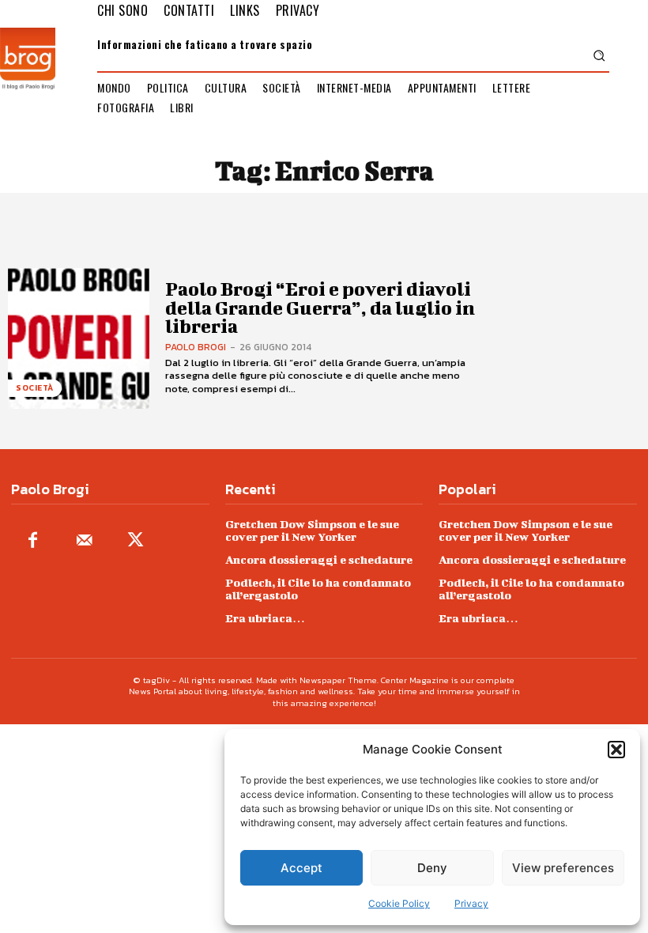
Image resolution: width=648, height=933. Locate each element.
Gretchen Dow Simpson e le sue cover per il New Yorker (312, 530)
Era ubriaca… (265, 618)
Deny (432, 867)
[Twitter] (135, 541)
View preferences (563, 867)
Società (35, 388)
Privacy (471, 903)
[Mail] (84, 541)
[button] (616, 749)
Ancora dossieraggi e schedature (319, 559)
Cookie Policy (399, 903)
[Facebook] (33, 541)
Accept (301, 867)
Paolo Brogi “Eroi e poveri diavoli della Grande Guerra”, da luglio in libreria (320, 307)
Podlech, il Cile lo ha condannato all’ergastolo (318, 589)
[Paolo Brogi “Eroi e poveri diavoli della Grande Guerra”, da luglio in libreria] (78, 339)
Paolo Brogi (195, 347)
